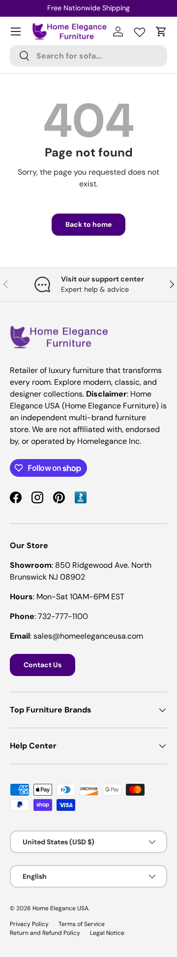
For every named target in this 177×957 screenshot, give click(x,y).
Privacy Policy (29, 924)
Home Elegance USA (60, 908)
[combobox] (88, 55)
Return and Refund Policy (45, 933)
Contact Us (42, 664)
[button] (161, 31)
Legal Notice (107, 933)
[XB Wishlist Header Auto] (139, 30)
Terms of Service (82, 924)
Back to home (88, 224)
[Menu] (16, 31)
